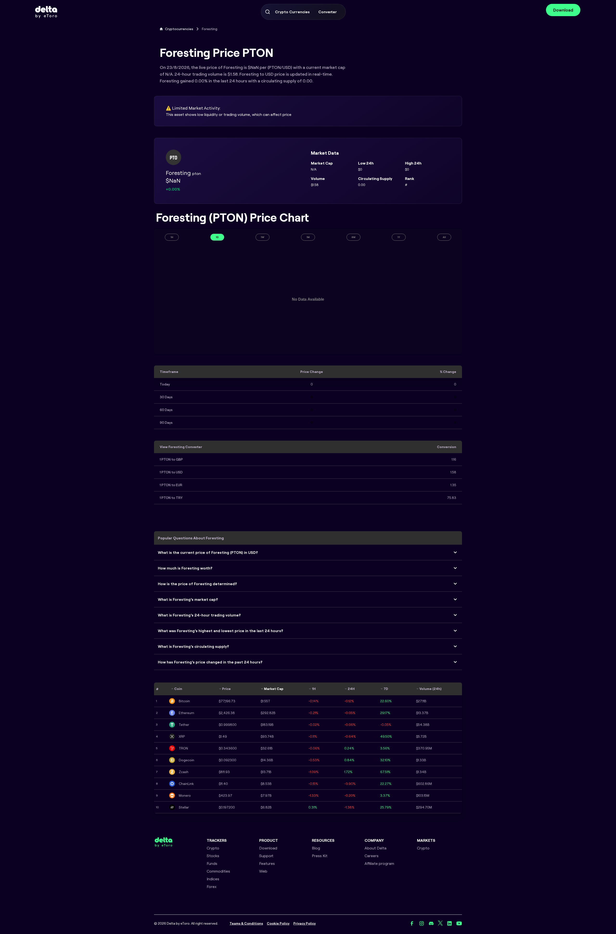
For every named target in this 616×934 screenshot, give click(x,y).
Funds (212, 863)
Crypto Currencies (292, 11)
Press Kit (319, 855)
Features (267, 863)
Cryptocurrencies (179, 29)
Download (563, 10)
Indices (213, 878)
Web (263, 871)
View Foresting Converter (181, 447)
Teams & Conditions (246, 923)
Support (266, 855)
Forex (212, 886)
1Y (399, 237)
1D (217, 237)
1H (172, 237)
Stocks (213, 855)
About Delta (375, 848)
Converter (327, 11)
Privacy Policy (304, 923)
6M (353, 237)
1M (308, 237)
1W (262, 237)
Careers (372, 855)
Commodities (218, 871)
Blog (316, 848)
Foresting (209, 29)
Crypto (213, 848)
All (444, 237)
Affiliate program (379, 863)
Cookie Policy (278, 923)
